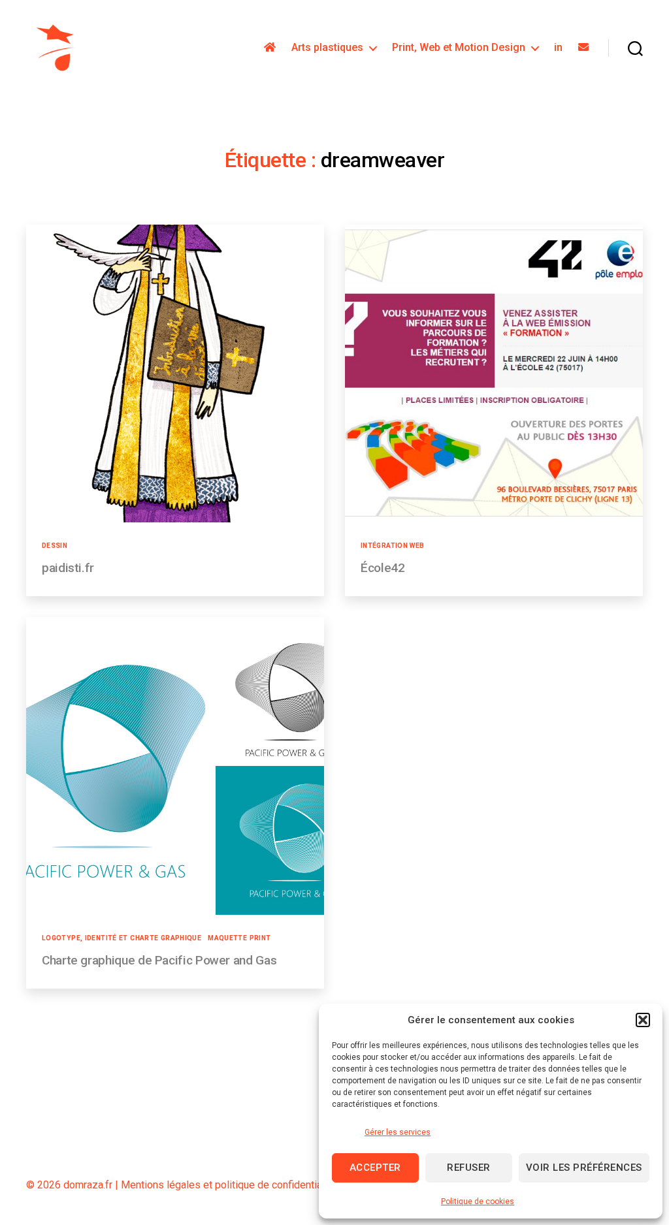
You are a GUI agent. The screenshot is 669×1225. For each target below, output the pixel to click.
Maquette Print (239, 938)
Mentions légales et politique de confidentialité (228, 1185)
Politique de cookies (477, 1201)
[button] (642, 1019)
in (558, 47)
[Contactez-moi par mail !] (583, 47)
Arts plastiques (327, 47)
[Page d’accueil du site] (270, 47)
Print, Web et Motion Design (458, 47)
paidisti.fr (68, 567)
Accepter (375, 1167)
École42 (382, 567)
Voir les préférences (584, 1167)
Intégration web (393, 545)
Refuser (469, 1167)
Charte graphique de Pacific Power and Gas (159, 960)
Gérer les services (398, 1132)
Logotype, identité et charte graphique (121, 938)
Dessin (54, 545)
